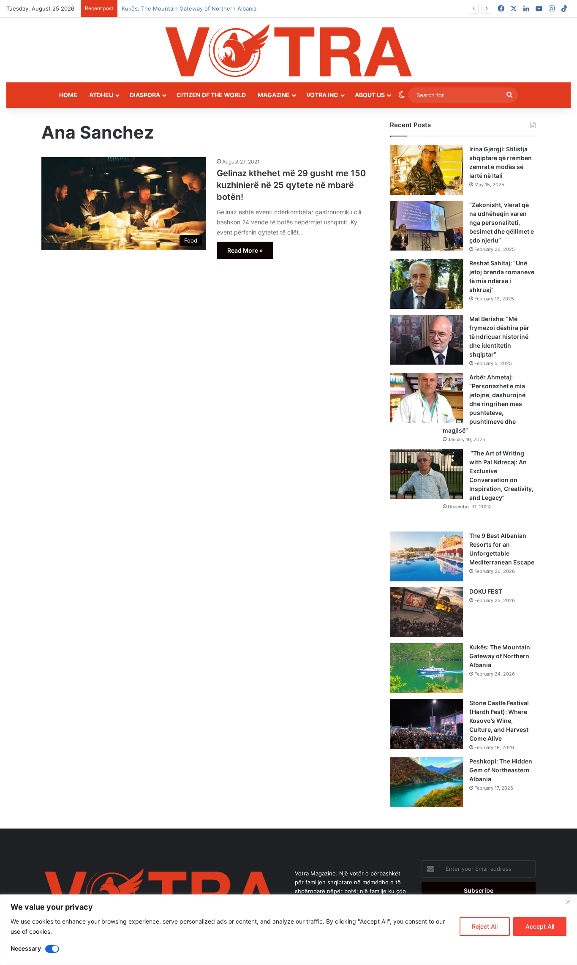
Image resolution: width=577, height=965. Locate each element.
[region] (288, 929)
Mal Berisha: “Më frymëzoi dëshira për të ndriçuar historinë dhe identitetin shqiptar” (499, 336)
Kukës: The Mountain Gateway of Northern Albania (499, 655)
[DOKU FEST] (426, 612)
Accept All (539, 926)
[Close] (568, 902)
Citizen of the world (211, 94)
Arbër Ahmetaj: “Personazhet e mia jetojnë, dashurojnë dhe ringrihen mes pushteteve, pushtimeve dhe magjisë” (484, 403)
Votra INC (322, 94)
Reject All (485, 926)
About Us (370, 94)
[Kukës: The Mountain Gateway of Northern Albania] (426, 668)
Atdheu (101, 94)
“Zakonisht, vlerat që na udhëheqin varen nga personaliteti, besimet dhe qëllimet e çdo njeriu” (501, 222)
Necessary (26, 948)
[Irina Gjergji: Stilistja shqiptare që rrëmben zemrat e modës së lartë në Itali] (426, 170)
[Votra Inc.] (288, 50)
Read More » (245, 250)
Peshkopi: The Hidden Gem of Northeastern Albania (500, 770)
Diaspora (145, 94)
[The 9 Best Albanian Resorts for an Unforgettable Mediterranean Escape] (426, 556)
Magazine (274, 94)
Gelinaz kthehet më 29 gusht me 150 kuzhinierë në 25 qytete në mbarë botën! (291, 185)
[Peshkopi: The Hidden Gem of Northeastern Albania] (426, 782)
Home (68, 94)
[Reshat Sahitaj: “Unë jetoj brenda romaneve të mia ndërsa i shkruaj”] (426, 284)
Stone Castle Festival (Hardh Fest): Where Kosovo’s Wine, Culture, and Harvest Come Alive (499, 720)
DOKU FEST (486, 591)
